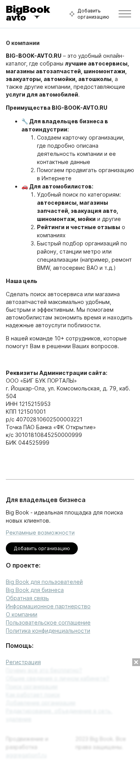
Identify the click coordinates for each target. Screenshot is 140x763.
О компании (21, 614)
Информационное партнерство (48, 606)
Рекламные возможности (40, 532)
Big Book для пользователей (44, 581)
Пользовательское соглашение (48, 622)
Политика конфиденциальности (48, 630)
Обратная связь (27, 598)
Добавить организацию (93, 14)
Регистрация (23, 662)
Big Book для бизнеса (35, 590)
